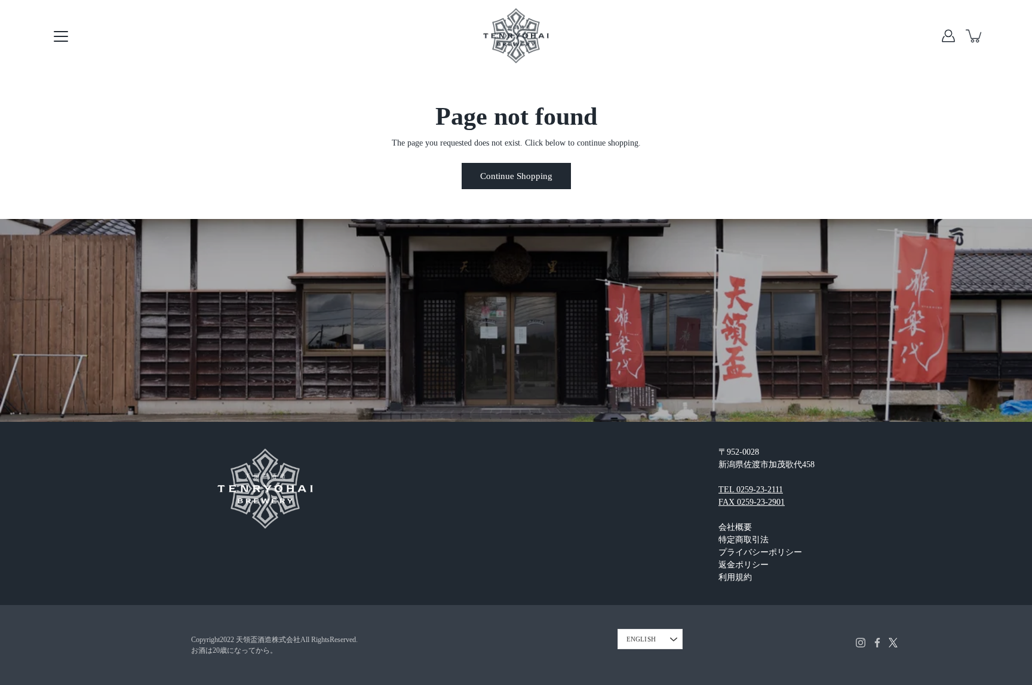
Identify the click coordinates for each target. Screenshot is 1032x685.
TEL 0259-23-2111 (750, 489)
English (641, 639)
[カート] (974, 35)
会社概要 (735, 527)
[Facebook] (877, 642)
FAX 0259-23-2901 (751, 502)
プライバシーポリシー (760, 552)
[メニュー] (61, 36)
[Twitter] (893, 642)
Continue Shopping (516, 176)
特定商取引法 (743, 539)
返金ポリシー (743, 564)
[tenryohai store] (516, 36)
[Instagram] (860, 642)
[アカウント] (948, 35)
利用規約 (735, 577)
